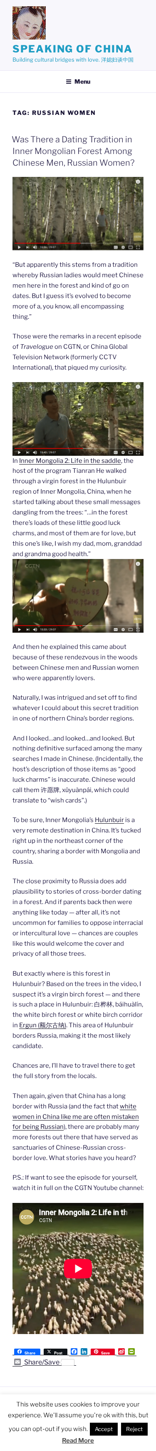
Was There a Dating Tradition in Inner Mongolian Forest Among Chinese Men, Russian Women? (73, 151)
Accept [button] (104, 1429)
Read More (78, 1440)
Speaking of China (72, 49)
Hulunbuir (109, 820)
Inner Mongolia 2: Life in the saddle (70, 461)
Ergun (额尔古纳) (42, 1025)
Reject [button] (134, 1429)
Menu (82, 81)
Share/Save (41, 1362)
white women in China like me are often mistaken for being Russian (75, 1117)
